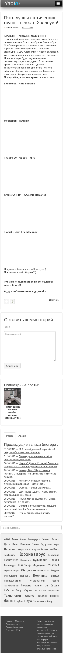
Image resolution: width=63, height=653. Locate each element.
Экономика (39, 601)
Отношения (11, 575)
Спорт (19, 590)
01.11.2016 (27, 27)
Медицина (39, 565)
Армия (23, 539)
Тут (6, 281)
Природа (54, 576)
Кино (56, 549)
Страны (28, 590)
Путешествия (37, 580)
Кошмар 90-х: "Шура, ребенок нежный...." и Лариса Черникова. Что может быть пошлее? (30, 473)
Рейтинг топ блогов (45, 621)
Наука (16, 570)
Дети (7, 544)
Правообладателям (14, 627)
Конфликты (9, 555)
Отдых (55, 570)
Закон (35, 544)
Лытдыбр (24, 565)
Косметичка (11, 560)
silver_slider (12, 27)
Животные (25, 544)
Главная (9, 621)
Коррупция (53, 555)
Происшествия (12, 580)
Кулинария (40, 560)
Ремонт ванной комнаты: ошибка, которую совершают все (13, 403)
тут (8, 291)
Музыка (8, 570)
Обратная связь (13, 624)
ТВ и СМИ (40, 590)
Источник (54, 300)
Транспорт (29, 595)
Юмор (49, 601)
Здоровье (46, 544)
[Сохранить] (6, 301)
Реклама (26, 585)
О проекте (19, 621)
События (9, 590)
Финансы (54, 595)
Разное (55, 580)
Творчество (53, 590)
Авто (15, 539)
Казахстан (47, 549)
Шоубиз (18, 601)
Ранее (9, 435)
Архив (22, 435)
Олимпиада (43, 570)
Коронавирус (31, 554)
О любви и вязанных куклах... (35, 487)
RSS (18, 630)
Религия (38, 585)
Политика (40, 575)
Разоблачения (11, 585)
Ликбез (54, 560)
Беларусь (34, 539)
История (34, 549)
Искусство (23, 549)
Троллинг (42, 595)
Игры (56, 544)
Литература (10, 565)
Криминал (25, 560)
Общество (28, 570)
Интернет (10, 549)
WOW (7, 539)
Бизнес (46, 539)
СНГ (46, 585)
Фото (8, 600)
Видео (55, 539)
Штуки (28, 601)
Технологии (12, 595)
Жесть (15, 544)
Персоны (25, 575)
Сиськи (55, 585)
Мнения (53, 565)
